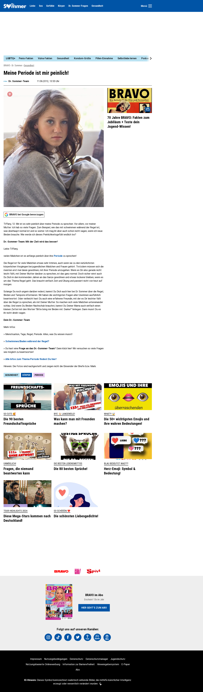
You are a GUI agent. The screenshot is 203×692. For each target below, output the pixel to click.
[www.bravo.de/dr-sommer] (15, 6)
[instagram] (48, 637)
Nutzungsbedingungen (55, 659)
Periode (58, 255)
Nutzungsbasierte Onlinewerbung (43, 664)
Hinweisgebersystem (108, 664)
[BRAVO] (61, 571)
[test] (87, 637)
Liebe (32, 6)
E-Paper (125, 664)
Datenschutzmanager (97, 659)
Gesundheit (97, 6)
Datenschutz (76, 659)
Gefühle (50, 6)
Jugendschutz (117, 659)
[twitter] (77, 637)
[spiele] (97, 637)
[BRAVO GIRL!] (77, 571)
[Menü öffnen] (150, 6)
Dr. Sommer (17, 65)
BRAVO (7, 65)
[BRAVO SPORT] (94, 571)
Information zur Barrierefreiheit (79, 664)
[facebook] (68, 637)
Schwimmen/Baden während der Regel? (27, 341)
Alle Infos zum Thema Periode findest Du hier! (30, 359)
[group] (76, 58)
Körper (61, 6)
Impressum (36, 659)
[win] (107, 637)
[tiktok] (58, 637)
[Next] (149, 58)
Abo (78, 669)
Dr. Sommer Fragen (78, 6)
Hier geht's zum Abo (94, 607)
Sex (41, 6)
